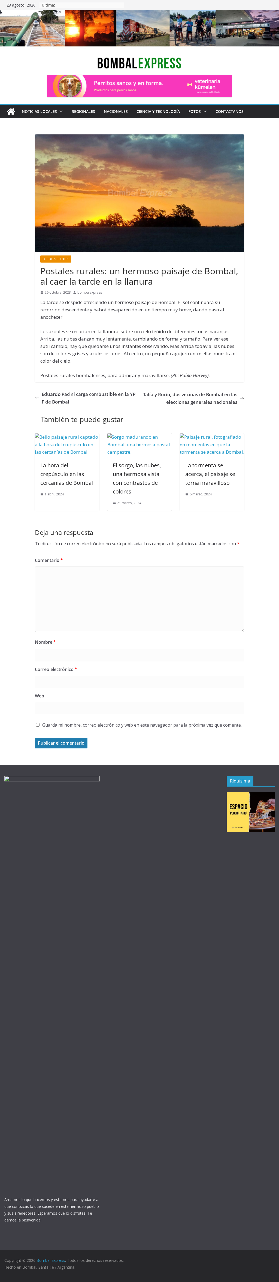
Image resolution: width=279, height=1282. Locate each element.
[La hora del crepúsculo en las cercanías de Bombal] (67, 437)
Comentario (49, 560)
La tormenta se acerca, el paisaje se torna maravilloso (210, 474)
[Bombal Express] (10, 111)
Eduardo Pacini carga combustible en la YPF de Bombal (88, 398)
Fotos (195, 111)
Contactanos (230, 111)
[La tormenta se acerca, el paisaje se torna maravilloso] (212, 437)
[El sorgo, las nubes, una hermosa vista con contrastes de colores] (139, 437)
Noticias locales (39, 111)
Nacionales (116, 111)
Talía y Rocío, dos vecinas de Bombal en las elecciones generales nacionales (190, 398)
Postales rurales (56, 259)
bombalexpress (89, 292)
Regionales (83, 111)
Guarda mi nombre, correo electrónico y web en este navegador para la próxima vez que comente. (142, 725)
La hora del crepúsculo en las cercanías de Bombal (66, 474)
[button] (60, 111)
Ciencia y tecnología (158, 111)
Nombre (45, 642)
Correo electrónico (56, 669)
